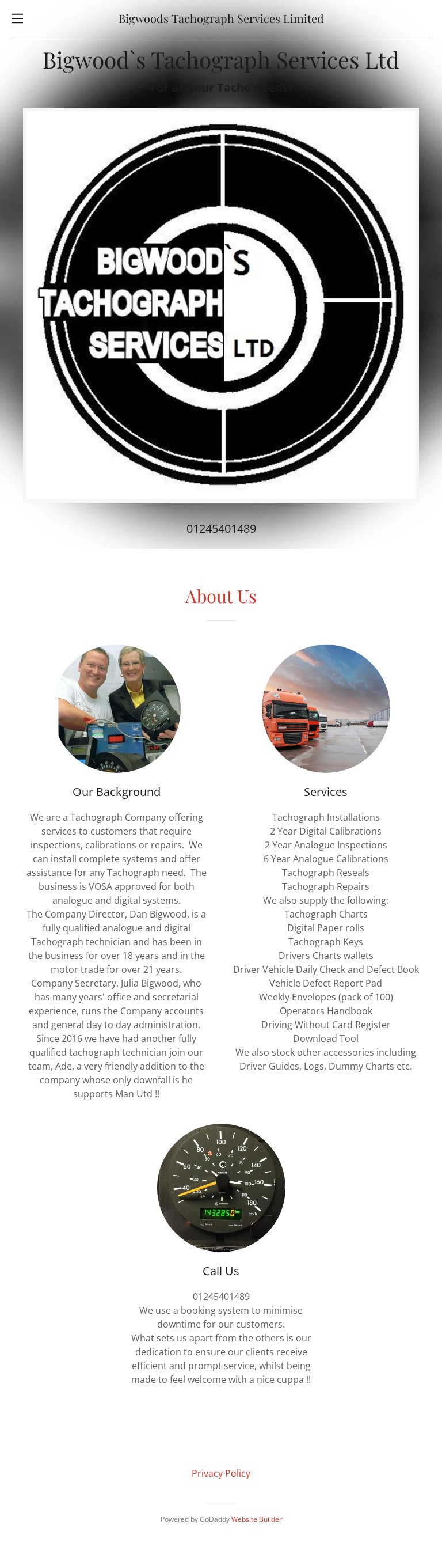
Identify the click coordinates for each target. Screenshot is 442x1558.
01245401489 (221, 528)
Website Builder (256, 1519)
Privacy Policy (221, 1473)
